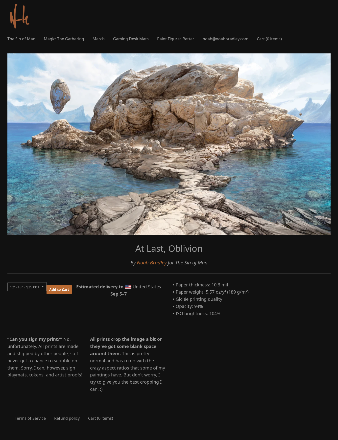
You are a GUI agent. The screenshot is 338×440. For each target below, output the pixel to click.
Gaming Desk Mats (131, 39)
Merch (99, 39)
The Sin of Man (21, 39)
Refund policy (67, 418)
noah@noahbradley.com (225, 39)
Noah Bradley (152, 262)
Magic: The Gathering (64, 39)
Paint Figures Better (175, 39)
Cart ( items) (269, 39)
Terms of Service (30, 418)
